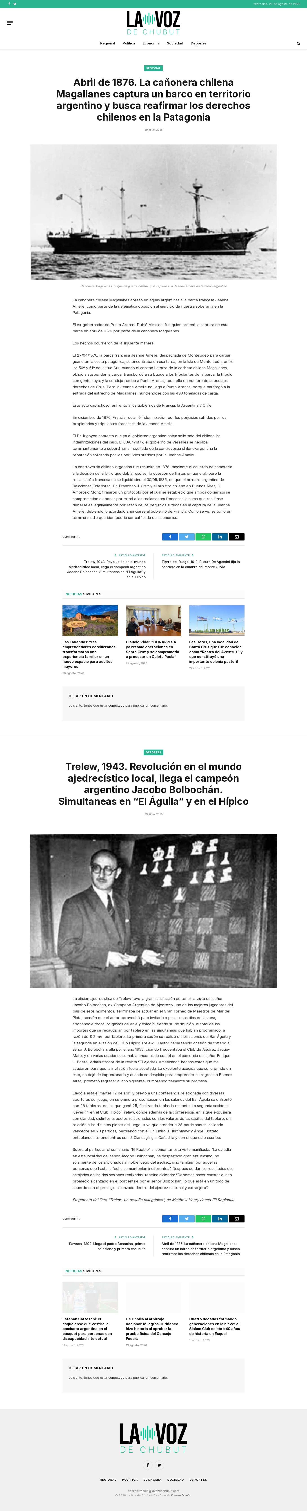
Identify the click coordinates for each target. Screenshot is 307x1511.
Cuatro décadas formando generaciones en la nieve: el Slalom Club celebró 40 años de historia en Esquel (214, 1326)
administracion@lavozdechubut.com (153, 1491)
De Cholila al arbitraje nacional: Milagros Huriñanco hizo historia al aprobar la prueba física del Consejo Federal (152, 1329)
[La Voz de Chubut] (153, 22)
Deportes (199, 43)
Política (129, 43)
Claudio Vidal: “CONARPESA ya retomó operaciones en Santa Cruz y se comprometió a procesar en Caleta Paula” (152, 649)
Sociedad (175, 43)
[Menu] (10, 23)
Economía (151, 43)
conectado (116, 705)
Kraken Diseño (181, 1495)
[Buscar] (298, 43)
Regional (107, 43)
